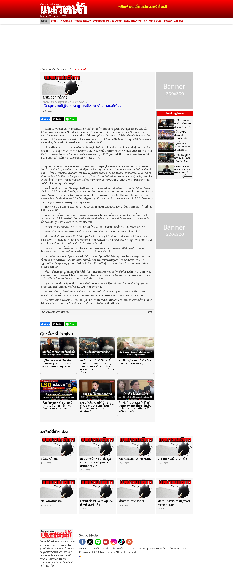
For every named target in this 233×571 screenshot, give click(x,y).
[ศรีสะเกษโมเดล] (58, 446)
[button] (97, 312)
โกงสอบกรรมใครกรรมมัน (172, 459)
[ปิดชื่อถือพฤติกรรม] (58, 488)
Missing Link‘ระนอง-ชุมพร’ (135, 459)
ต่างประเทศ (136, 21)
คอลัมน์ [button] (44, 21)
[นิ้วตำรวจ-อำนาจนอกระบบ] (136, 488)
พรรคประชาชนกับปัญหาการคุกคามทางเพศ (174, 503)
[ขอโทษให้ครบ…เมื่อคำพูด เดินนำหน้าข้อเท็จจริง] (97, 488)
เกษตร (127, 21)
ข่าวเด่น (54, 21)
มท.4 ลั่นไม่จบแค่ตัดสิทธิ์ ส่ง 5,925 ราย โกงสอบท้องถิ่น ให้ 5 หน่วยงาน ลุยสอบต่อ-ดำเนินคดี (96, 407)
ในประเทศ (117, 21)
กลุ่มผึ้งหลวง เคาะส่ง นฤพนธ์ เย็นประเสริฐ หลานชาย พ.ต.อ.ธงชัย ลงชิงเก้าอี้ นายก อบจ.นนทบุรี (174, 151)
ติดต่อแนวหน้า (157, 549)
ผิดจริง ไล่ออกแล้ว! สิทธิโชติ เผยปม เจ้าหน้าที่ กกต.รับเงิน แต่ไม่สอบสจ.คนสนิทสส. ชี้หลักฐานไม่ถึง (135, 407)
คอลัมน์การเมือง (65, 69)
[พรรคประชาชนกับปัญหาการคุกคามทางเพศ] (174, 488)
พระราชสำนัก (66, 21)
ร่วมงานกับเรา (138, 549)
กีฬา (145, 21)
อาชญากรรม (99, 21)
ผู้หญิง (152, 21)
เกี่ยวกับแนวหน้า (100, 549)
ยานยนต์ (168, 21)
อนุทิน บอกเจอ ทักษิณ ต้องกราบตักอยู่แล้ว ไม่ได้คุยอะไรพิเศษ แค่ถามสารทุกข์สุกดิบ (57, 363)
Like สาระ (178, 21)
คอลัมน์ (52, 69)
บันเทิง (159, 21)
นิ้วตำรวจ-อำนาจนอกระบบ (134, 501)
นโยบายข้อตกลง (177, 549)
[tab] (97, 312)
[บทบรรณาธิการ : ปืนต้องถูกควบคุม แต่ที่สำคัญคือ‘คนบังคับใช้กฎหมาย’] (97, 446)
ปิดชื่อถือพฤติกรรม (51, 501)
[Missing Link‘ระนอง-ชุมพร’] (136, 446)
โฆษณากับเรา (120, 549)
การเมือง (78, 21)
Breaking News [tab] (174, 113)
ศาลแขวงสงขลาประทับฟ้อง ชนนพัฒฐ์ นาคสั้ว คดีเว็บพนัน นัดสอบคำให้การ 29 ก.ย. (174, 172)
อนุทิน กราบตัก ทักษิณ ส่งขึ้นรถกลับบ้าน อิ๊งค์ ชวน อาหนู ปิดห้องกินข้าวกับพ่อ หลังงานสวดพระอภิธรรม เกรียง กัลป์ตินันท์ (97, 366)
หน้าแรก (43, 69)
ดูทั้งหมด (47, 111)
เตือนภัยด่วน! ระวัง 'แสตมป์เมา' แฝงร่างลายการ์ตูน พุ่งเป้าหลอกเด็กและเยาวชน (57, 405)
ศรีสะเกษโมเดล (49, 459)
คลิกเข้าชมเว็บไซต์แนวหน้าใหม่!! (142, 6)
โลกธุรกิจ (87, 21)
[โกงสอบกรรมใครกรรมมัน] (174, 446)
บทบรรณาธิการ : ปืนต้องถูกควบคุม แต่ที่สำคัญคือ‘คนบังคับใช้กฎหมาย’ (95, 462)
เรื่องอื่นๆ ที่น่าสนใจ (55, 334)
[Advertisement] (116, 45)
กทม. (108, 21)
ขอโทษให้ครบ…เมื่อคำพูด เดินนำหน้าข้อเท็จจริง (97, 503)
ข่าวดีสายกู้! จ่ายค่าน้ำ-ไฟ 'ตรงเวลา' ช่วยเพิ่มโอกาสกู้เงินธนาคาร (135, 363)
